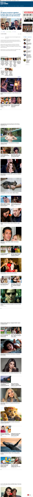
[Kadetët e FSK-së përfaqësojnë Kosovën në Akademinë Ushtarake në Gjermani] (24, 60)
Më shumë (27, 64)
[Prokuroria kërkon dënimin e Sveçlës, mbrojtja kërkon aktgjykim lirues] (24, 39)
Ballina (1, 7)
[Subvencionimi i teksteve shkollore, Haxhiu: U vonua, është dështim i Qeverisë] (24, 47)
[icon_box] (18, 0)
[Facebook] (31, 0)
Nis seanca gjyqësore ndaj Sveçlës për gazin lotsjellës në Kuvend (28, 52)
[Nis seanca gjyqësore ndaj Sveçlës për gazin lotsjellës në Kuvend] (24, 51)
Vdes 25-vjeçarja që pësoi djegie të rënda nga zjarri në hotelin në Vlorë (28, 44)
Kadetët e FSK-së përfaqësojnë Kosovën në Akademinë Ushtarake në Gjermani (28, 61)
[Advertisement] (11, 54)
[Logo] (4, 3)
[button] (32, 6)
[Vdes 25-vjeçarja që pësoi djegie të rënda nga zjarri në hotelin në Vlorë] (24, 43)
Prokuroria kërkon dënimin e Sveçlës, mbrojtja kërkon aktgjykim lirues (28, 40)
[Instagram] (32, 0)
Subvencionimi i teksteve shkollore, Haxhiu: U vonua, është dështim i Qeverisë (28, 47)
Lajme (3, 7)
